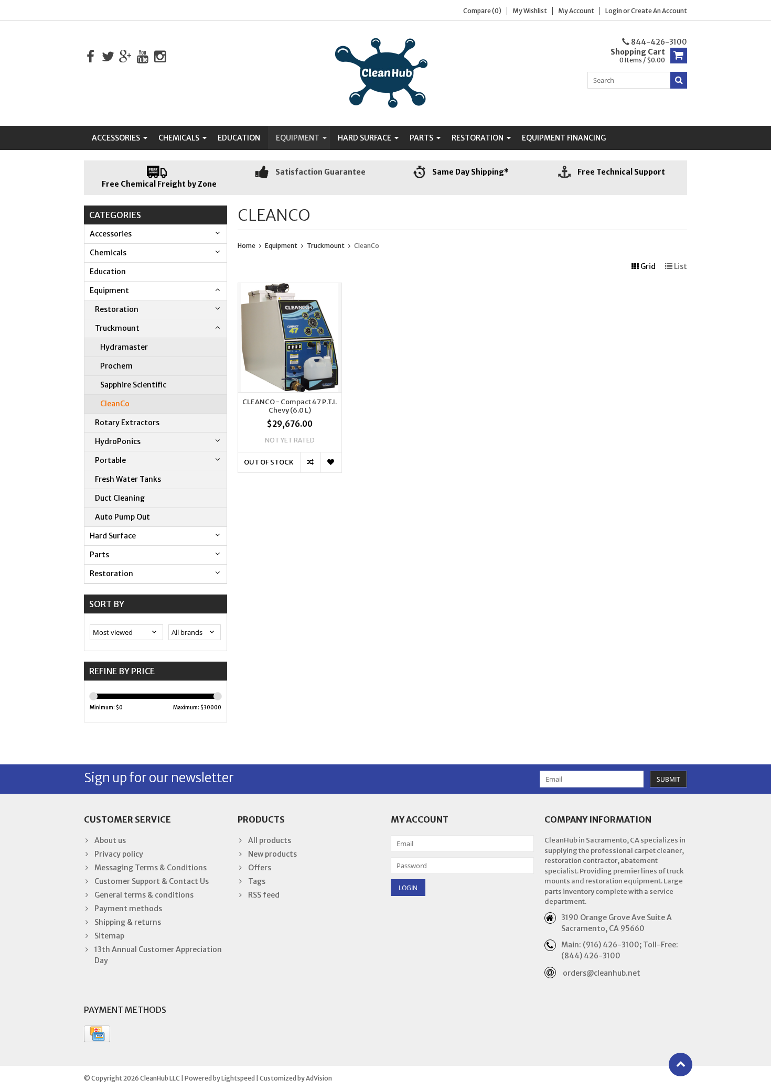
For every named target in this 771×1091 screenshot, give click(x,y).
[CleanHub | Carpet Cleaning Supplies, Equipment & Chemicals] (385, 73)
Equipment (297, 138)
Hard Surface (364, 138)
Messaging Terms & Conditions (150, 867)
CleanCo (115, 403)
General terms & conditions (144, 895)
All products (269, 840)
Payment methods (128, 908)
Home (246, 246)
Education (239, 138)
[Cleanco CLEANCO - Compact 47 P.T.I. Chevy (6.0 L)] (289, 288)
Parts (421, 138)
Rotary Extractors (127, 422)
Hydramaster (124, 347)
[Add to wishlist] (330, 462)
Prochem (116, 366)
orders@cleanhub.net (601, 973)
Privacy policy (118, 854)
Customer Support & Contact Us (151, 881)
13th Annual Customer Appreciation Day (158, 955)
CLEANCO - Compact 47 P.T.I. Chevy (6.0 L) (289, 406)
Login (614, 11)
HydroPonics (118, 441)
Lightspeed (238, 1078)
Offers (259, 867)
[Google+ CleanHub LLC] (125, 57)
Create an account (659, 11)
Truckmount (117, 328)
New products (272, 854)
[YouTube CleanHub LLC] (142, 57)
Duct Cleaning (120, 498)
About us (110, 840)
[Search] (678, 80)
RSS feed (264, 895)
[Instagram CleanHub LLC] (159, 57)
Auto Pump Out (122, 517)
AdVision (319, 1078)
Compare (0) (482, 11)
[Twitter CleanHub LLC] (107, 57)
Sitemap (109, 936)
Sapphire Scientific (133, 385)
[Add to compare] (310, 462)
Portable (110, 460)
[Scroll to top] (680, 1064)
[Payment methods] (97, 1033)
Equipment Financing (564, 138)
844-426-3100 (658, 42)
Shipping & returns (127, 922)
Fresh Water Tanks (128, 479)
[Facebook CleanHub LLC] (90, 57)
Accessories (116, 138)
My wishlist (529, 11)
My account (576, 11)
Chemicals (178, 138)
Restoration (478, 138)
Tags (256, 881)
